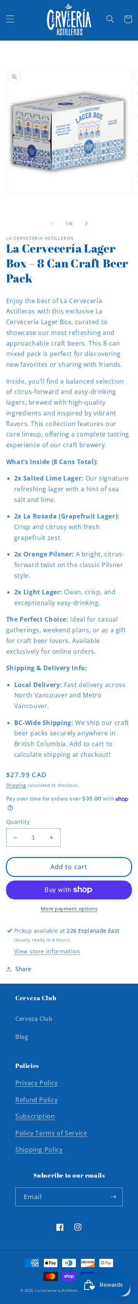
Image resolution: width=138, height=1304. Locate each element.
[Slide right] (86, 223)
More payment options (69, 908)
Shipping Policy (38, 1149)
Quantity (18, 821)
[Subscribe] (113, 1197)
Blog (21, 1036)
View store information (47, 951)
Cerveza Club (34, 1018)
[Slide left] (51, 223)
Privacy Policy (36, 1083)
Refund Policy (36, 1100)
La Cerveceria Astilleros (57, 1290)
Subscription (35, 1116)
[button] (10, 19)
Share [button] (23, 969)
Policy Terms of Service (51, 1133)
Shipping (16, 785)
